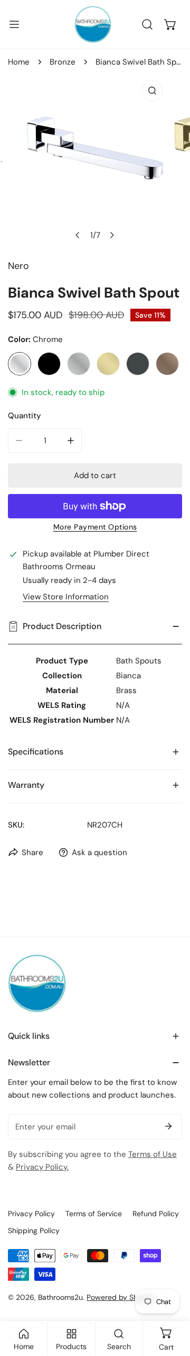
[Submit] (168, 1126)
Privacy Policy (31, 1213)
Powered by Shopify (121, 1297)
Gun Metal (137, 363)
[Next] (111, 235)
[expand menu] (14, 24)
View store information (66, 596)
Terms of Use (152, 1154)
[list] (95, 160)
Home (19, 62)
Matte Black (49, 363)
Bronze (62, 62)
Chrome (19, 363)
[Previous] (78, 235)
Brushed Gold (108, 363)
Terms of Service (93, 1213)
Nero (18, 265)
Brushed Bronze (167, 363)
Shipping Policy (34, 1230)
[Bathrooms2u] (92, 24)
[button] (170, 24)
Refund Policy (155, 1213)
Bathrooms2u (60, 1297)
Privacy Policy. (42, 1167)
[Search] (147, 24)
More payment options (95, 527)
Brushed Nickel (78, 363)
